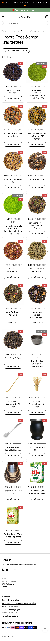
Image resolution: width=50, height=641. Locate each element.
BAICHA (11, 637)
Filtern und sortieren (17, 50)
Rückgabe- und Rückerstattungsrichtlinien (19, 603)
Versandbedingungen (10, 606)
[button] (46, 16)
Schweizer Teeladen (9, 613)
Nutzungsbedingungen (11, 609)
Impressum (6, 597)
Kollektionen (16, 31)
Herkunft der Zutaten (10, 616)
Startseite (5, 31)
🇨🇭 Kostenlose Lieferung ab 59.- (25, 10)
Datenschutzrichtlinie (10, 600)
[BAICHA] (24, 16)
